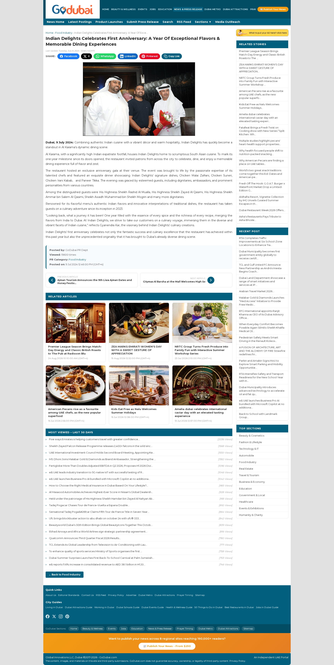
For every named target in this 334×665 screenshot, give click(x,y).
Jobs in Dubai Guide (267, 607)
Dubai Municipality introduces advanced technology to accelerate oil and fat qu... (262, 391)
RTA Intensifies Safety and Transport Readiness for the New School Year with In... (261, 377)
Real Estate (246, 468)
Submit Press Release (143, 22)
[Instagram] (61, 617)
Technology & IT (249, 448)
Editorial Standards (68, 595)
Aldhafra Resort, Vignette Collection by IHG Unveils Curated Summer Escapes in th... (261, 200)
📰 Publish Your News (273, 9)
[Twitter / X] (54, 617)
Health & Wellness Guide (179, 607)
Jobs (153, 9)
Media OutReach (227, 22)
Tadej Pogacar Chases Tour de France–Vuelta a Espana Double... (89, 505)
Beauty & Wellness (123, 9)
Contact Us (87, 595)
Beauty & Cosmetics (251, 435)
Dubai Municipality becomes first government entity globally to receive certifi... (259, 255)
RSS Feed (184, 22)
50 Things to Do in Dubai (208, 607)
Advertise (131, 595)
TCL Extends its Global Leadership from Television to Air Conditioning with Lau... (98, 544)
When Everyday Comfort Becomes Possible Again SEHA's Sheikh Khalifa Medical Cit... (261, 328)
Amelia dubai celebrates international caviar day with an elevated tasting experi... (258, 118)
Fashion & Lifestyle (250, 442)
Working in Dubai (104, 607)
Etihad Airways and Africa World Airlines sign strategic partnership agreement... (98, 531)
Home (105, 9)
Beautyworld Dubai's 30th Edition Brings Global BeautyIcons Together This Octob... (101, 524)
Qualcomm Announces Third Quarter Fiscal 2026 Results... (85, 538)
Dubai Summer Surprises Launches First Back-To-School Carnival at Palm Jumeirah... (101, 557)
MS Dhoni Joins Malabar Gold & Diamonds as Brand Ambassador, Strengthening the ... (102, 459)
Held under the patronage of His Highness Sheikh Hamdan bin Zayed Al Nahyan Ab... (101, 498)
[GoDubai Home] (73, 9)
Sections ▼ (203, 22)
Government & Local (252, 495)
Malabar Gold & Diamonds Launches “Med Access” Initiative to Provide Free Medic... (261, 301)
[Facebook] (47, 617)
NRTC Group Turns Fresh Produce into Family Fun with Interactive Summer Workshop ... (260, 81)
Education (165, 9)
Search (168, 22)
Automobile (246, 455)
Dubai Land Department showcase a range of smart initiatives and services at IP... (262, 281)
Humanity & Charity (251, 515)
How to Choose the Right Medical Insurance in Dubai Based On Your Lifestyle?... (98, 485)
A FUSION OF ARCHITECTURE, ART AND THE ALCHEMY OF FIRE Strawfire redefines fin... (262, 351)
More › (280, 44)
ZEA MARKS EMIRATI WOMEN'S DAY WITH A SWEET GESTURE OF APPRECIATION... (261, 68)
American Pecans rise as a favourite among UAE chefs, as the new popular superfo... (261, 94)
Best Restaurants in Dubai (239, 607)
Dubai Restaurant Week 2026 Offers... (262, 210)
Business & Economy (252, 481)
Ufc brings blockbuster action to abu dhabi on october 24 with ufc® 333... (95, 518)
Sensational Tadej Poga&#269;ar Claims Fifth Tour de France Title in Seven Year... (99, 511)
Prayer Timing (185, 595)
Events (142, 9)
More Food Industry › (214, 296)
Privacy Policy (116, 595)
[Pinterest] (67, 617)
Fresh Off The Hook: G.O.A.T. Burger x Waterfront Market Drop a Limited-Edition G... (262, 187)
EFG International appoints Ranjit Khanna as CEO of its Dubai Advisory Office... (261, 314)
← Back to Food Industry (64, 574)
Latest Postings (80, 22)
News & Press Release (188, 9)
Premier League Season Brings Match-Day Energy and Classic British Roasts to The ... (262, 55)
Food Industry (63, 32)
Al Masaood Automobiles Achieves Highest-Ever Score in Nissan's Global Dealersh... (101, 492)
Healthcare (246, 501)
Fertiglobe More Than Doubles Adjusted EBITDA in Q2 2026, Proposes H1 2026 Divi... (101, 465)
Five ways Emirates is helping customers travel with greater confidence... (94, 439)
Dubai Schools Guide (127, 607)
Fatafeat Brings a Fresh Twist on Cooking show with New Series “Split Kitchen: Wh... (262, 131)
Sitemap (200, 595)
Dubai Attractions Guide (78, 607)
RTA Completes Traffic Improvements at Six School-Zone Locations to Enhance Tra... (260, 241)
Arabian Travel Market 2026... (256, 291)
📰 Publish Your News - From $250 (167, 646)
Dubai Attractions (235, 9)
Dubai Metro (212, 9)
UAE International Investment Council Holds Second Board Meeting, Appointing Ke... (101, 452)
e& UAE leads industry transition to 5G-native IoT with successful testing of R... (96, 472)
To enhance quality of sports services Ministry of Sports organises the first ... (95, 551)
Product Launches (109, 22)
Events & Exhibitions (251, 508)
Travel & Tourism (249, 475)
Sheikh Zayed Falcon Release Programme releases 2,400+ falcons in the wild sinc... (100, 446)
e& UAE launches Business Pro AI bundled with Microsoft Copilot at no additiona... (99, 478)
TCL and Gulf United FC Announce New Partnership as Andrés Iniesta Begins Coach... (260, 268)
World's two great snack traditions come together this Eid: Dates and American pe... (260, 174)
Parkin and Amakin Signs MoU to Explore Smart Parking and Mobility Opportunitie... (261, 364)
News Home (55, 22)
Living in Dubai (54, 607)
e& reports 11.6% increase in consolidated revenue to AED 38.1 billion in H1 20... (97, 564)
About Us (51, 595)
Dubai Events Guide (152, 607)
